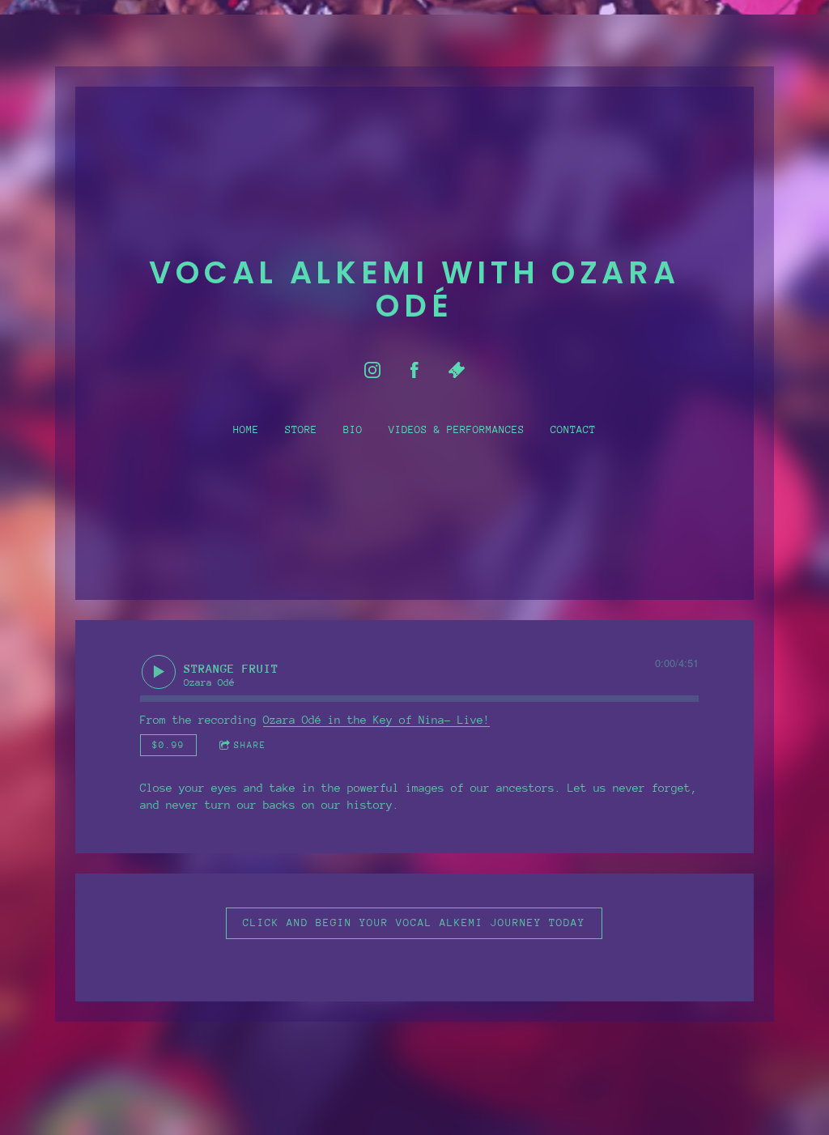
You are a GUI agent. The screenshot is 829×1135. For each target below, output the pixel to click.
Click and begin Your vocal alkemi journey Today (414, 923)
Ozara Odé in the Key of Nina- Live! (376, 720)
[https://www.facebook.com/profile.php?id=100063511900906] (414, 370)
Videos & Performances (457, 430)
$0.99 (168, 745)
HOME (246, 430)
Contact (573, 430)
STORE (301, 430)
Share (250, 745)
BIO (353, 430)
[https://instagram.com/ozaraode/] (372, 370)
